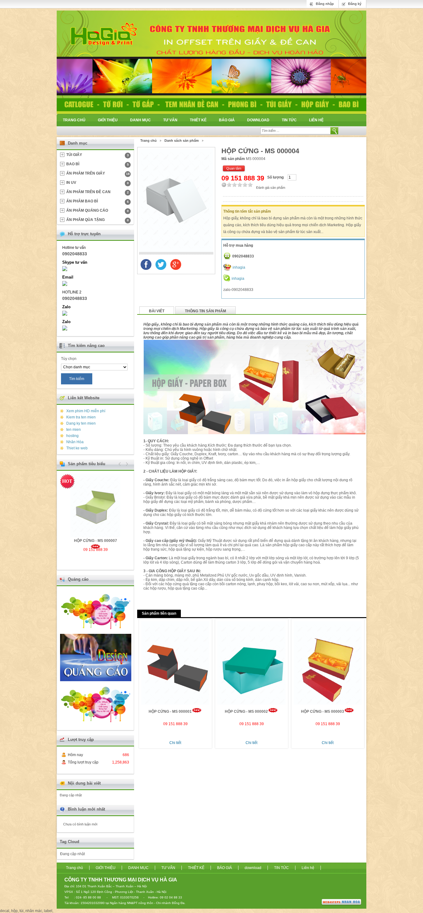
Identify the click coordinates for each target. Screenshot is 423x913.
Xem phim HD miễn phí (85, 411)
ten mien (73, 429)
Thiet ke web (77, 448)
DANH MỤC (140, 120)
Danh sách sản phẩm (181, 140)
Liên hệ (316, 120)
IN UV (97, 182)
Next (126, 464)
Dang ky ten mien (81, 423)
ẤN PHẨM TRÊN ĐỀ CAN (97, 192)
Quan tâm (233, 168)
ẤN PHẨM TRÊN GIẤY (98, 173)
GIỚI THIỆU (108, 120)
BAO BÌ (97, 164)
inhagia (239, 267)
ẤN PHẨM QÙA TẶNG (97, 220)
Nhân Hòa (75, 442)
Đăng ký (354, 4)
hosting (72, 436)
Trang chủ (74, 120)
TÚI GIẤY (97, 155)
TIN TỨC (289, 120)
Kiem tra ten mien (81, 417)
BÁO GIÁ (227, 120)
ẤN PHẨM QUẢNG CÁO (97, 210)
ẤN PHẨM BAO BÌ (97, 201)
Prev (119, 464)
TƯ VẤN (170, 120)
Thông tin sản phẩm (205, 311)
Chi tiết (175, 743)
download (258, 120)
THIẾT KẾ (198, 120)
